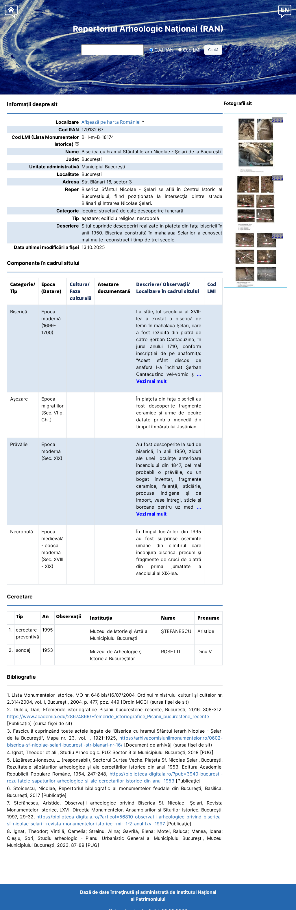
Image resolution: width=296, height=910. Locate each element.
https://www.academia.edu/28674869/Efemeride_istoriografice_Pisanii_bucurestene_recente (108, 716)
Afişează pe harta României (111, 122)
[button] (284, 11)
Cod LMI (191, 49)
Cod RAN (163, 49)
